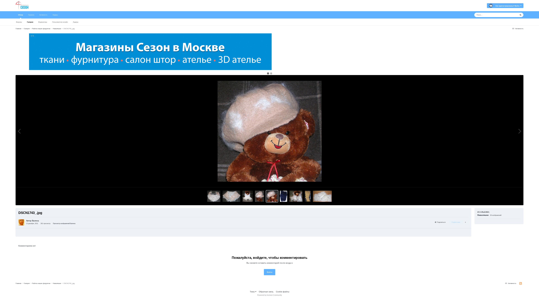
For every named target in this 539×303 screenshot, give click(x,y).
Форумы (19, 22)
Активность (43, 15)
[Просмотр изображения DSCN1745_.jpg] (259, 196)
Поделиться (441, 222)
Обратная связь (266, 292)
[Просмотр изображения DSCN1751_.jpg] (213, 196)
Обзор (20, 15)
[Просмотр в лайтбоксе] (270, 131)
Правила (31, 15)
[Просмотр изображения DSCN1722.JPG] (296, 196)
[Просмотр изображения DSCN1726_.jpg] (283, 196)
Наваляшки (483, 215)
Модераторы (42, 22)
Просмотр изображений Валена (64, 223)
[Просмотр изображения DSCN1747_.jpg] (247, 196)
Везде (511, 15)
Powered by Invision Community (269, 295)
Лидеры (75, 22)
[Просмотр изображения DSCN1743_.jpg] (272, 196)
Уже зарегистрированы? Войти (507, 6)
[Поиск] (520, 15)
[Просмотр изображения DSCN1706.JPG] (322, 196)
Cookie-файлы (282, 292)
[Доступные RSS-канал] (520, 283)
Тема (252, 292)
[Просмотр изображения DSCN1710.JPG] (308, 196)
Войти (269, 272)
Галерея (30, 22)
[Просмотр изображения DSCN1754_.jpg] (231, 196)
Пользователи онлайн (60, 22)
